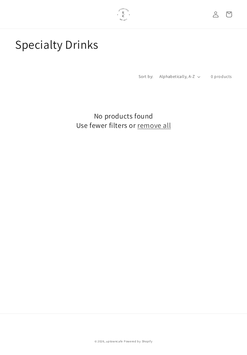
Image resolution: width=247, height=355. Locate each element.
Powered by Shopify (138, 341)
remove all (154, 125)
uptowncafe (114, 341)
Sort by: (146, 76)
